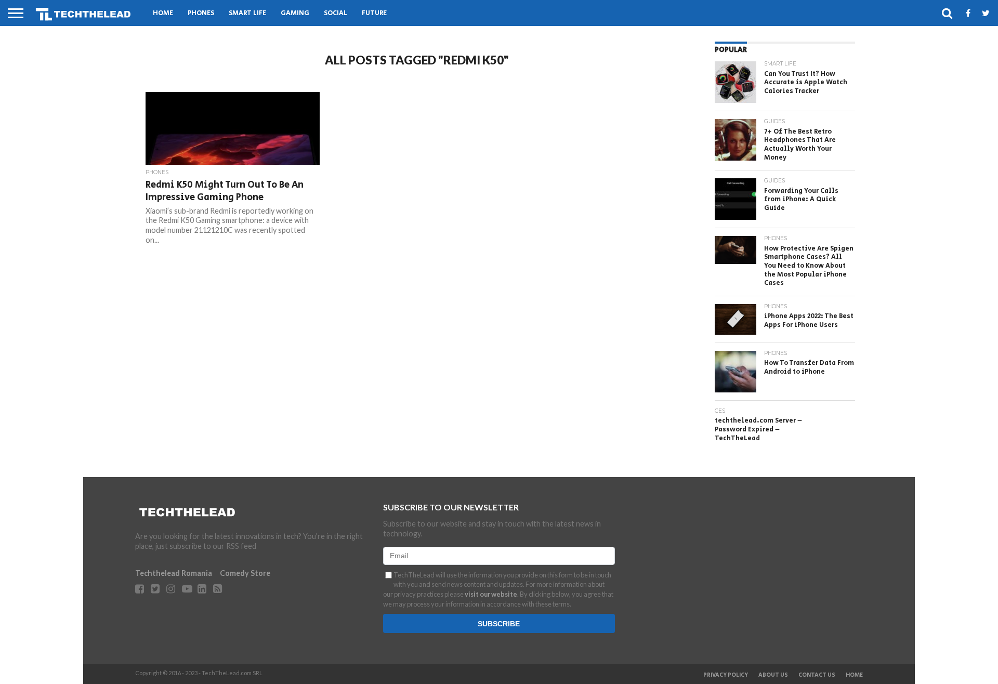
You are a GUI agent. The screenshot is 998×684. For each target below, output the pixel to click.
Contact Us (816, 675)
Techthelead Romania (173, 573)
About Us (773, 675)
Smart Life (247, 13)
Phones (201, 13)
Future (374, 13)
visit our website (491, 594)
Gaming (295, 13)
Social (335, 13)
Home (163, 13)
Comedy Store (245, 573)
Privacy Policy (725, 675)
